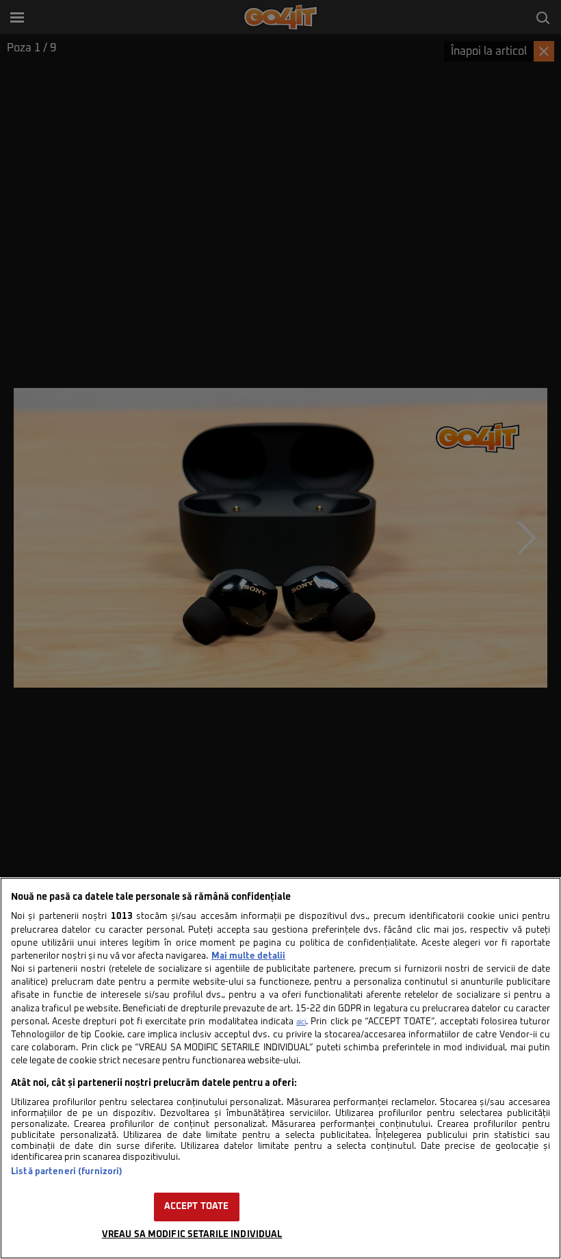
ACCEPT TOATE (196, 1206)
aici (301, 1022)
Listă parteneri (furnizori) (66, 1171)
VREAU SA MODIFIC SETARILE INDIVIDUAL (192, 1234)
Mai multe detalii (248, 956)
